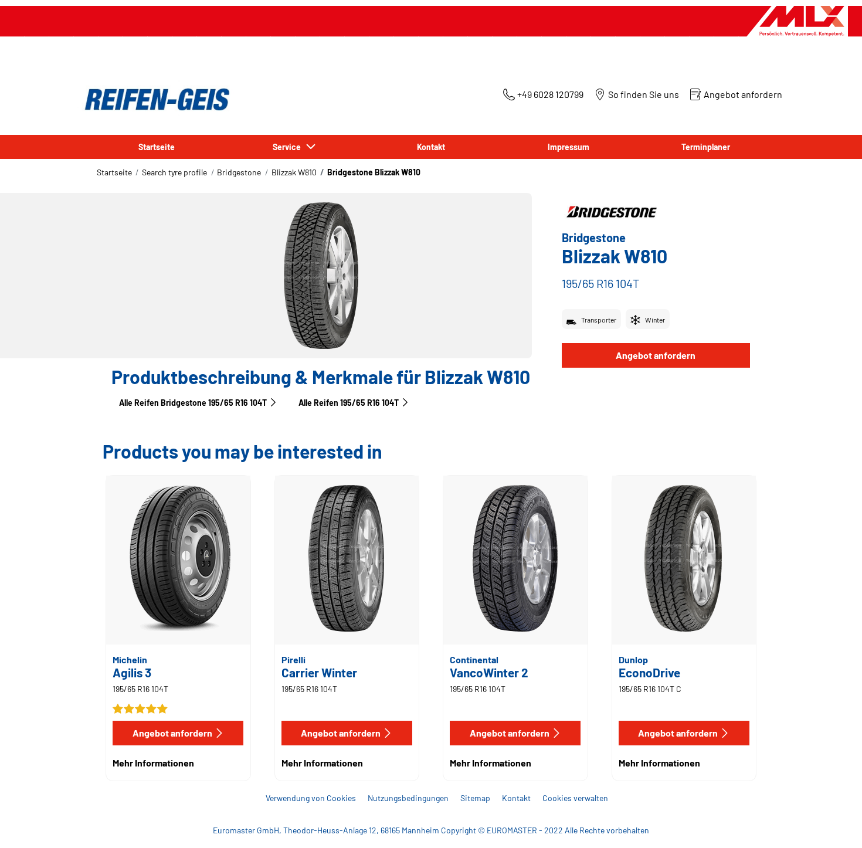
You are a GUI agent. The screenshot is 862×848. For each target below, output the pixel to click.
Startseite (114, 172)
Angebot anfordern (655, 355)
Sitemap (475, 798)
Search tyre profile (174, 172)
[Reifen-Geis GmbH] (154, 99)
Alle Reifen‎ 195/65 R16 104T (348, 403)
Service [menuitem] (288, 147)
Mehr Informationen (153, 762)
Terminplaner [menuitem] (705, 147)
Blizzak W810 (294, 172)
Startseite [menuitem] (156, 147)
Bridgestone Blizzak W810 (373, 172)
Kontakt (516, 798)
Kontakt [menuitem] (431, 147)
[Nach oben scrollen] (831, 823)
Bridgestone (239, 172)
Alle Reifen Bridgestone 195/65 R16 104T (193, 403)
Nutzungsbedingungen (408, 798)
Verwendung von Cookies (311, 798)
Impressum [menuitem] (568, 147)
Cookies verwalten (575, 798)
